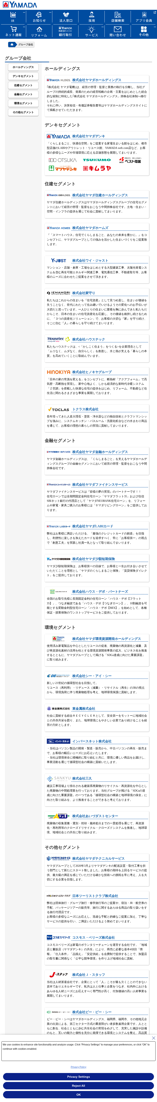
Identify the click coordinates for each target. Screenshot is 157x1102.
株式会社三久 (82, 778)
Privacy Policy (78, 1067)
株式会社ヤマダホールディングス (96, 80)
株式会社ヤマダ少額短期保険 (93, 559)
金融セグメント (23, 94)
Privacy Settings (78, 1076)
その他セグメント (23, 112)
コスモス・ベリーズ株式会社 (93, 937)
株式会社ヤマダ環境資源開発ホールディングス (106, 638)
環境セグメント (23, 103)
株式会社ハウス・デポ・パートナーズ (100, 591)
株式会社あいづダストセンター (95, 816)
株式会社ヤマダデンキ (88, 136)
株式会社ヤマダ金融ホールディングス (100, 452)
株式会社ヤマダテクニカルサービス (98, 858)
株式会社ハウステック (88, 339)
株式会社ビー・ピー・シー (92, 1012)
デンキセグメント (23, 76)
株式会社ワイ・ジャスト (90, 260)
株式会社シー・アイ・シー (92, 676)
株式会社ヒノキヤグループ (92, 372)
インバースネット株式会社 (92, 741)
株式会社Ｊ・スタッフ (88, 974)
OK (78, 1094)
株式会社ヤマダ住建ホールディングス (100, 195)
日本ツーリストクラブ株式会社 (95, 896)
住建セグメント (23, 85)
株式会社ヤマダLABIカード (92, 526)
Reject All (78, 1085)
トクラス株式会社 (85, 409)
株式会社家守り (83, 293)
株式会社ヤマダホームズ (90, 228)
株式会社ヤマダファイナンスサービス (100, 484)
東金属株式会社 (83, 708)
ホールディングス (23, 67)
